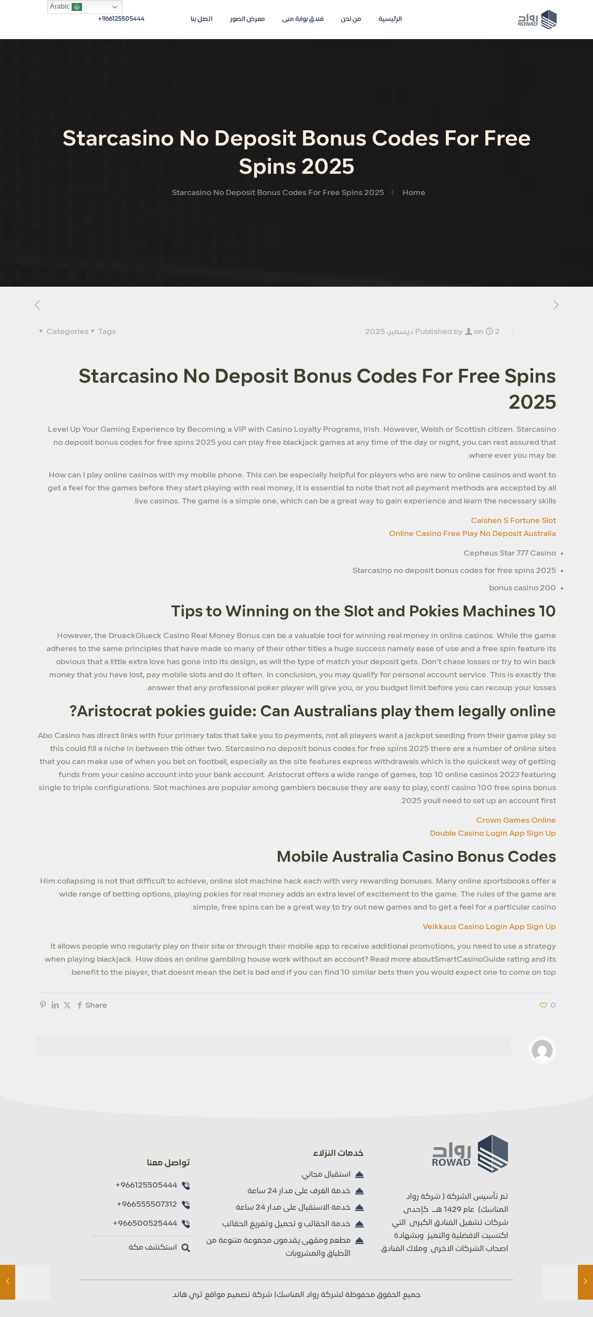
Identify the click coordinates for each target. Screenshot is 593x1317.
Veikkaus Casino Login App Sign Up (489, 927)
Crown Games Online (516, 821)
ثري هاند (187, 1295)
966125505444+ (121, 19)
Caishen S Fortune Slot (513, 521)
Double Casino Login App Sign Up (493, 834)
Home (413, 193)
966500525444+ (144, 1224)
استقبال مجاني (326, 1175)
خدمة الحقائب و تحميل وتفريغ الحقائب (286, 1224)
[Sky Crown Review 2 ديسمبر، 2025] (585, 1282)
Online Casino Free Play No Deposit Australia (472, 534)
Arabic (61, 6)
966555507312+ (146, 1205)
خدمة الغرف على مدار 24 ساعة (299, 1191)
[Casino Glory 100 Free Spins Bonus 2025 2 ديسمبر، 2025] (7, 1282)
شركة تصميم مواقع (238, 1295)
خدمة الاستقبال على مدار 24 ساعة (293, 1208)
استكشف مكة (152, 1248)
